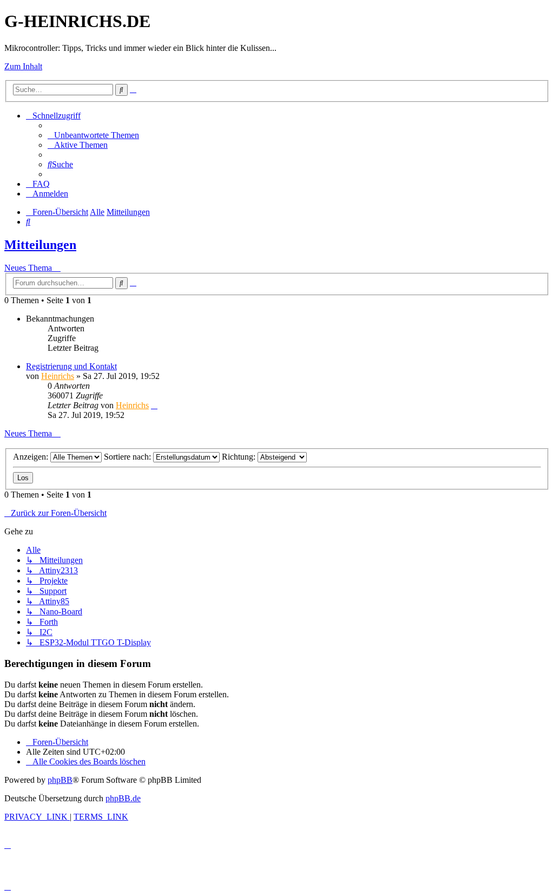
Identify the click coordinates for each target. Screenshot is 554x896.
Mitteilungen (40, 245)
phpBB (60, 779)
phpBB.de (123, 798)
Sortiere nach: (128, 456)
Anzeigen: (31, 456)
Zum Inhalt (23, 66)
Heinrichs (57, 376)
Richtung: (240, 456)
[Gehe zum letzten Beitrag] (154, 405)
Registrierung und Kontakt (71, 366)
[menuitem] (93, 135)
